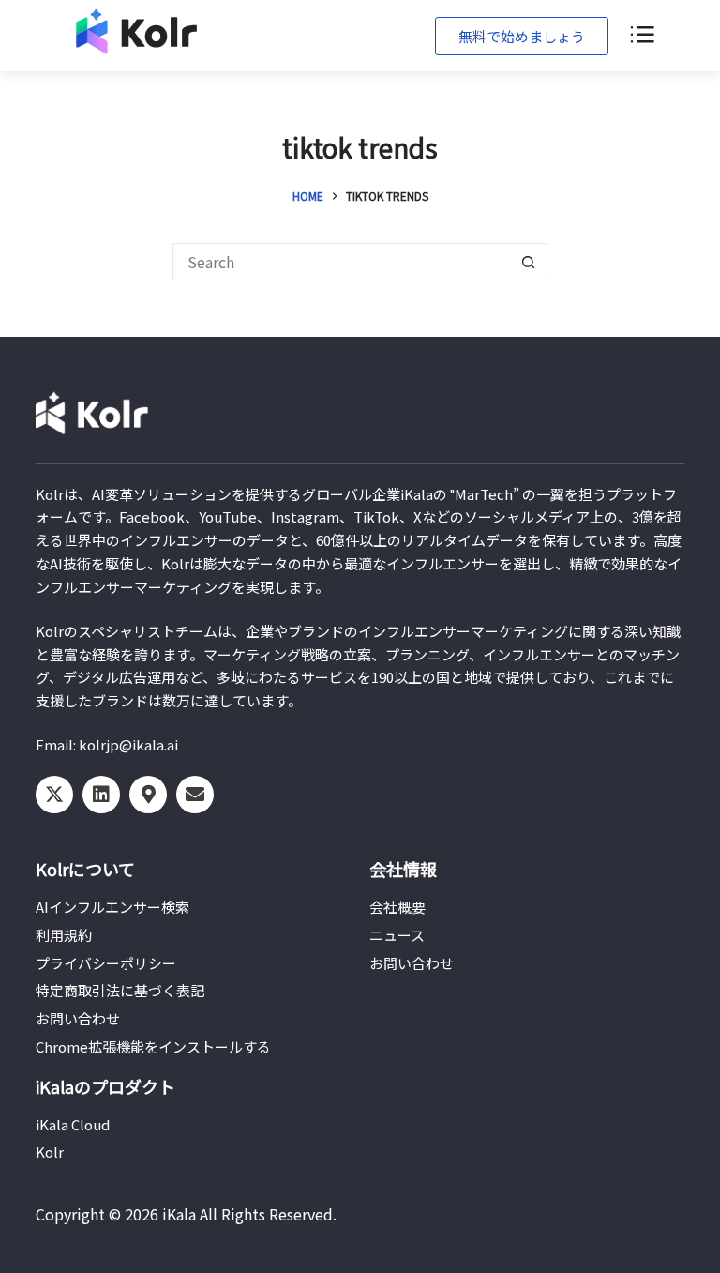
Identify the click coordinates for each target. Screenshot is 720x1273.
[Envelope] (195, 794)
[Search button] (529, 261)
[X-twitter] (54, 794)
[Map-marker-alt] (148, 794)
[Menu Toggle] (641, 36)
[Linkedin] (101, 794)
